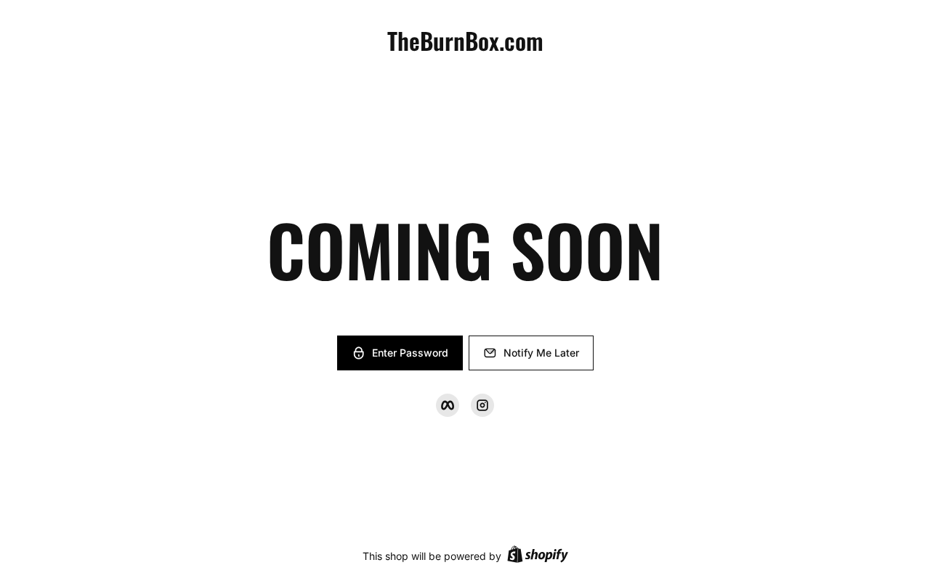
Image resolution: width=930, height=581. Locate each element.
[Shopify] (537, 555)
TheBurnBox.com (465, 40)
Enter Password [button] (410, 352)
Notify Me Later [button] (541, 352)
